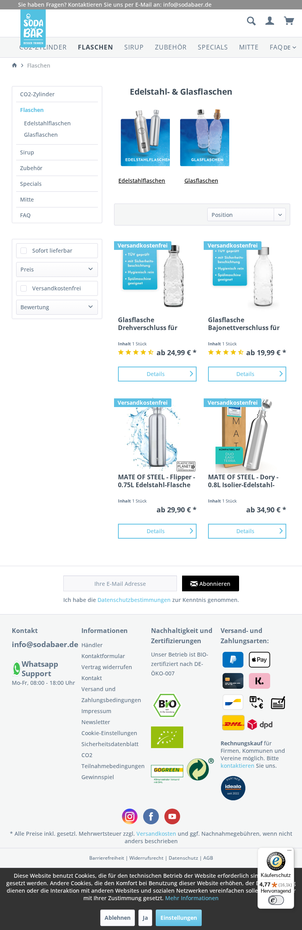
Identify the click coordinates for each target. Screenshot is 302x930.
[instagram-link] (130, 816)
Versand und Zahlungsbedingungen (111, 694)
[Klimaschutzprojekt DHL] (168, 781)
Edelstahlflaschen (47, 123)
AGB (208, 858)
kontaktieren (237, 765)
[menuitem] (209, 21)
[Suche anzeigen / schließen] (251, 21)
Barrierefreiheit (106, 858)
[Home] (14, 65)
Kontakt (91, 678)
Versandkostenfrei (56, 288)
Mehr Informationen (192, 898)
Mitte (27, 199)
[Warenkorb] (289, 21)
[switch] (276, 900)
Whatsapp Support (40, 668)
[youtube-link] (172, 816)
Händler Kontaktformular (103, 650)
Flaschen (32, 110)
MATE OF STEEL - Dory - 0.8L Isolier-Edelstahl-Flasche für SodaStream (245, 481)
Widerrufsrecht (146, 858)
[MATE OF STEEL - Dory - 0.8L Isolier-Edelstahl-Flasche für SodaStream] (247, 433)
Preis (27, 269)
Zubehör (31, 168)
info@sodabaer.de (187, 4)
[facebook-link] (151, 816)
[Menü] (289, 852)
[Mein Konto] (270, 21)
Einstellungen (178, 917)
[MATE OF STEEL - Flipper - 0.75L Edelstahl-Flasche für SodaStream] (157, 433)
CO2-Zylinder (37, 94)
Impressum (96, 711)
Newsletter (95, 722)
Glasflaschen (41, 134)
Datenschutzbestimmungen (134, 599)
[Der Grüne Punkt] (200, 781)
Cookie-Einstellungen (109, 733)
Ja (145, 917)
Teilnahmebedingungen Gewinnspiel (113, 771)
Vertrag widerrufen (106, 667)
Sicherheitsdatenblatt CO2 (109, 749)
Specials (31, 183)
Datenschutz (183, 858)
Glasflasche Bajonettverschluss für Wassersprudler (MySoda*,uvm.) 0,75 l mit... (244, 324)
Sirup (27, 152)
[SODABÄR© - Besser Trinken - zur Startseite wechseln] (33, 31)
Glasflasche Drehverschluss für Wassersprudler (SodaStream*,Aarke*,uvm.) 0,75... (157, 324)
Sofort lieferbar (52, 250)
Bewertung (34, 307)
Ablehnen (118, 917)
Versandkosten (156, 833)
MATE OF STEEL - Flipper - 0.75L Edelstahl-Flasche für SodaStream (156, 481)
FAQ (25, 215)
